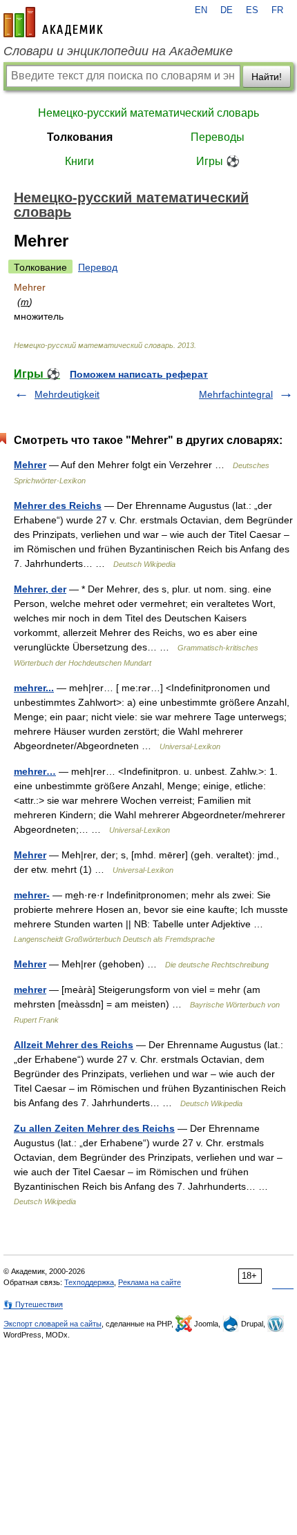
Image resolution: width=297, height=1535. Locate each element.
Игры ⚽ (218, 161)
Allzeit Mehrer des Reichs (73, 1044)
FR (277, 10)
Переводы (218, 137)
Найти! (266, 76)
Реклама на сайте (149, 1282)
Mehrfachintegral (236, 394)
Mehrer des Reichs (58, 505)
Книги (79, 161)
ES (252, 10)
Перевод (97, 267)
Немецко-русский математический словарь (148, 113)
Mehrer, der (40, 589)
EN (201, 10)
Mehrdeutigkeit (67, 394)
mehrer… (35, 771)
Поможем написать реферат (139, 374)
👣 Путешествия (33, 1304)
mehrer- (32, 894)
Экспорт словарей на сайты (52, 1324)
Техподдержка (89, 1282)
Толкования (80, 137)
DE (226, 10)
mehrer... (34, 687)
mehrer (30, 989)
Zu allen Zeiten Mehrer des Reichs (94, 1128)
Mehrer (30, 464)
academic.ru (53, 22)
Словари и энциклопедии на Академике (118, 51)
